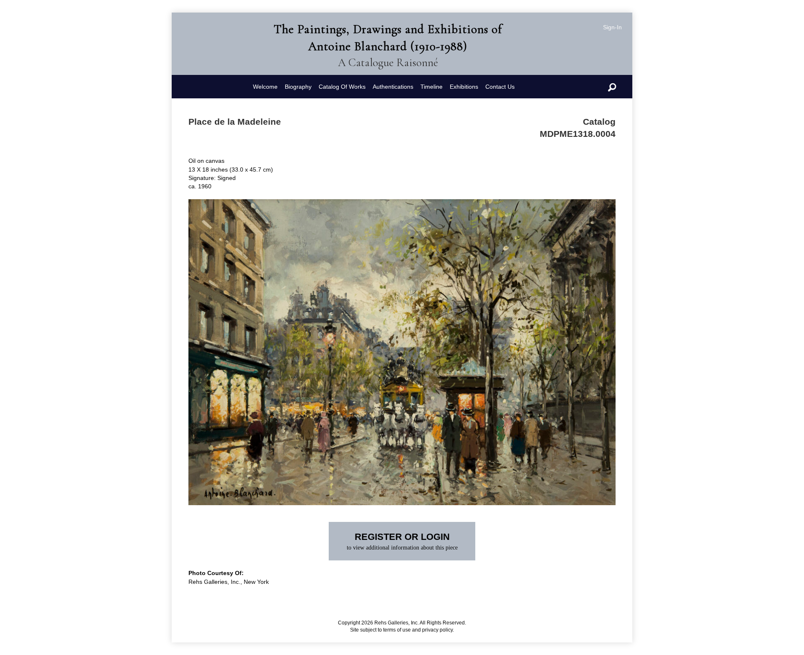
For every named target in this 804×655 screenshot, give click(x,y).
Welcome (265, 86)
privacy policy (437, 630)
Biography (298, 86)
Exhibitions (464, 86)
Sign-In (612, 27)
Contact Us (500, 86)
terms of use (397, 630)
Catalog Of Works (342, 86)
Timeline (431, 86)
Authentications (393, 86)
